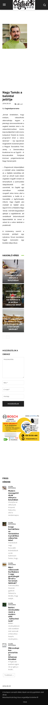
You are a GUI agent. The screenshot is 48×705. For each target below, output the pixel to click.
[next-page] (7, 337)
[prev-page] (4, 337)
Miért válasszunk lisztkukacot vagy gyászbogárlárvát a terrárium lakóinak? (13, 324)
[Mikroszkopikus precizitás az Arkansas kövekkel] (4, 645)
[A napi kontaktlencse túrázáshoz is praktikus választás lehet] (4, 524)
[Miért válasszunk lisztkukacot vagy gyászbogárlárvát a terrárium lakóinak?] (4, 565)
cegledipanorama (12, 108)
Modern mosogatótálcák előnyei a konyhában (13, 276)
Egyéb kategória (13, 269)
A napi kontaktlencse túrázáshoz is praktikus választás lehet (13, 299)
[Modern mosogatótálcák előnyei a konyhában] (4, 488)
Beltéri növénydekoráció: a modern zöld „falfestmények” (13, 614)
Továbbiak (8, 675)
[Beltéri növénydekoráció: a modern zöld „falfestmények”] (4, 605)
